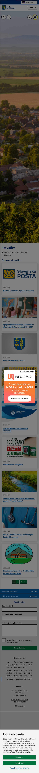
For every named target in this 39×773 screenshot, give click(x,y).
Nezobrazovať (26, 371)
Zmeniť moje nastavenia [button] (19, 768)
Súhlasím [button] (19, 757)
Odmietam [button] (19, 763)
